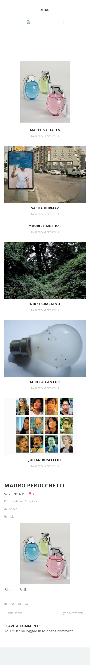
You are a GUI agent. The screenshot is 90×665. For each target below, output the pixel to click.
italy (11, 517)
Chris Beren (14, 613)
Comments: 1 (51, 387)
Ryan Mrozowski (72, 613)
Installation (16, 501)
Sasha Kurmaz (45, 208)
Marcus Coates (45, 130)
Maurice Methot (45, 225)
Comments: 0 (51, 135)
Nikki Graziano (45, 303)
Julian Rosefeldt (45, 460)
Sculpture (31, 501)
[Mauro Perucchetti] (45, 583)
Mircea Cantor (45, 382)
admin (38, 135)
